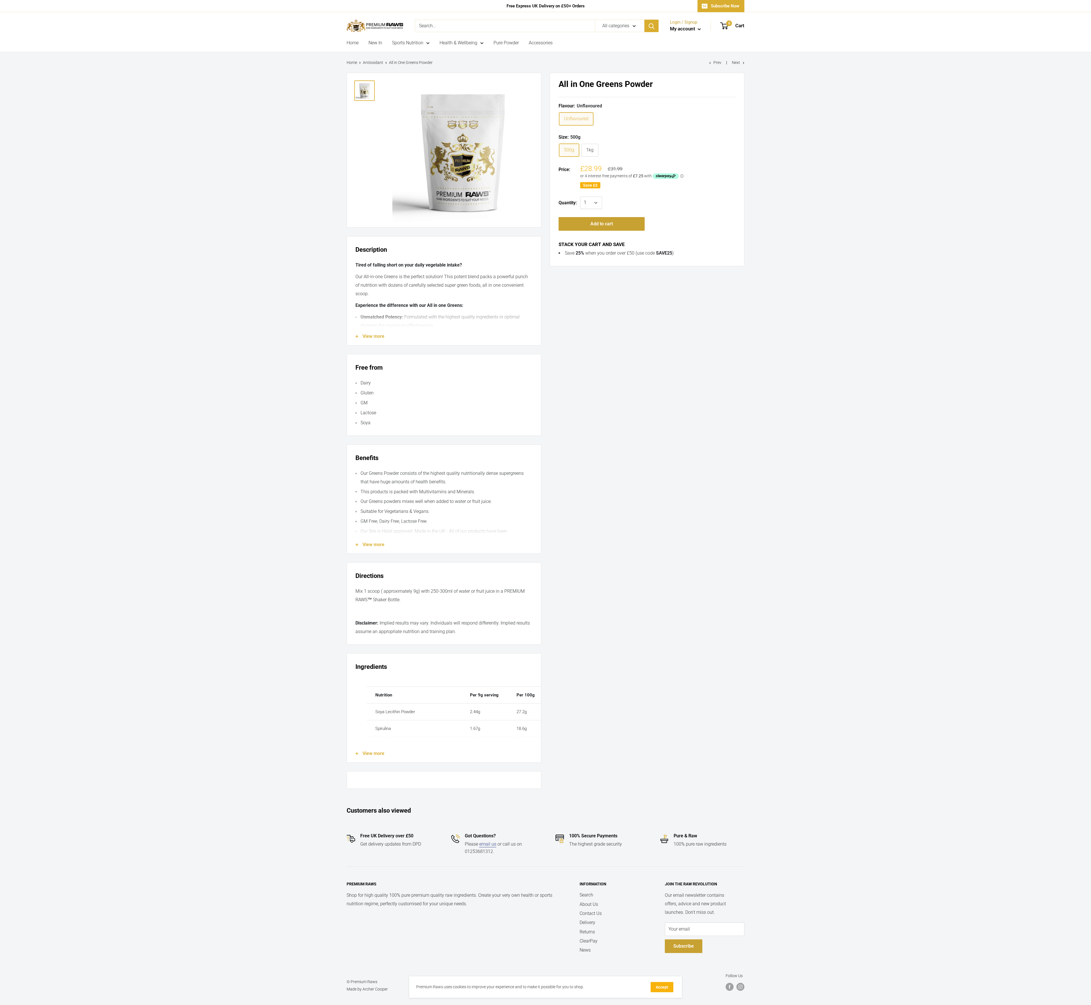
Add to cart (601, 223)
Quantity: (568, 202)
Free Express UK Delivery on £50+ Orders (546, 6)
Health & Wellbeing (458, 42)
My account (683, 29)
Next (736, 62)
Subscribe (683, 946)
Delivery (587, 922)
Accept (662, 987)
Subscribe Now (725, 6)
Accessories (541, 42)
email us (487, 844)
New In (375, 42)
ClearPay (588, 941)
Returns (587, 932)
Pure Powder (506, 42)
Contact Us (591, 913)
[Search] (651, 26)
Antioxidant (373, 62)
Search (586, 895)
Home (353, 42)
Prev (717, 62)
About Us (589, 904)
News (585, 950)
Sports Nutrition (407, 42)
